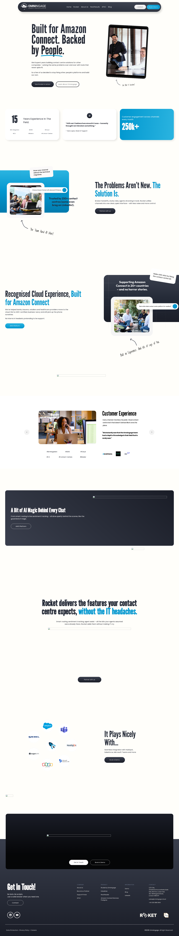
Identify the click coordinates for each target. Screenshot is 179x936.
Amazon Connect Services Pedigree (110, 899)
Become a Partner (83, 891)
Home (69, 7)
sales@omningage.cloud (157, 899)
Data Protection (12, 930)
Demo (127, 889)
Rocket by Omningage (108, 888)
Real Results (95, 7)
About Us (84, 7)
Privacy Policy (24, 930)
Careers (34, 930)
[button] (14, 130)
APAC (104, 7)
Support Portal (82, 895)
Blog (110, 7)
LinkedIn (127, 895)
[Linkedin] (10, 915)
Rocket (76, 7)
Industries (104, 891)
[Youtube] (17, 915)
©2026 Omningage (152, 930)
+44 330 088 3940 (155, 902)
